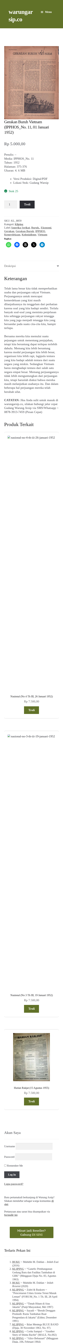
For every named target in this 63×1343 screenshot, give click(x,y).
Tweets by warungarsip (17, 953)
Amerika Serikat (20, 227)
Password (9, 744)
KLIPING (18, 856)
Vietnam (42, 234)
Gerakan (9, 231)
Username (9, 734)
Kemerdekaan (12, 234)
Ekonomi (46, 227)
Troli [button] (31, 504)
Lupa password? (13, 771)
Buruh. (35, 227)
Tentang (13, 1115)
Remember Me (14, 753)
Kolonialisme (29, 234)
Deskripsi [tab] (10, 266)
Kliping (19, 224)
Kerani (39, 1115)
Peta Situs (26, 1115)
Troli (27, 204)
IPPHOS (40, 231)
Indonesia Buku (31, 1111)
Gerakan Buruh (25, 231)
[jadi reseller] (31, 820)
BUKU (16, 849)
